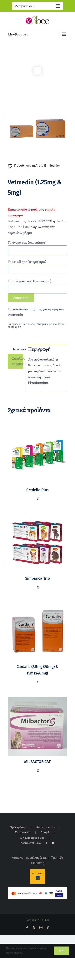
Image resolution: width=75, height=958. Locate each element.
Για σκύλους (29, 324)
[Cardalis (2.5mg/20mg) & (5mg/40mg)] (37, 604)
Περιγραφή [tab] (17, 349)
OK (61, 951)
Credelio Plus (37, 490)
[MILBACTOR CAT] (37, 699)
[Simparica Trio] (37, 516)
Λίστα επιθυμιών (31, 842)
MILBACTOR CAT (37, 761)
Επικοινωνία (22, 832)
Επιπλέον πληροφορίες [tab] (17, 361)
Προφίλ (45, 832)
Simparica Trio (37, 578)
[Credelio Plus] (37, 427)
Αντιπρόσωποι (45, 827)
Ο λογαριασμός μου (32, 837)
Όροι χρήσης (18, 827)
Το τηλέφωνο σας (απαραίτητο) (30, 281)
